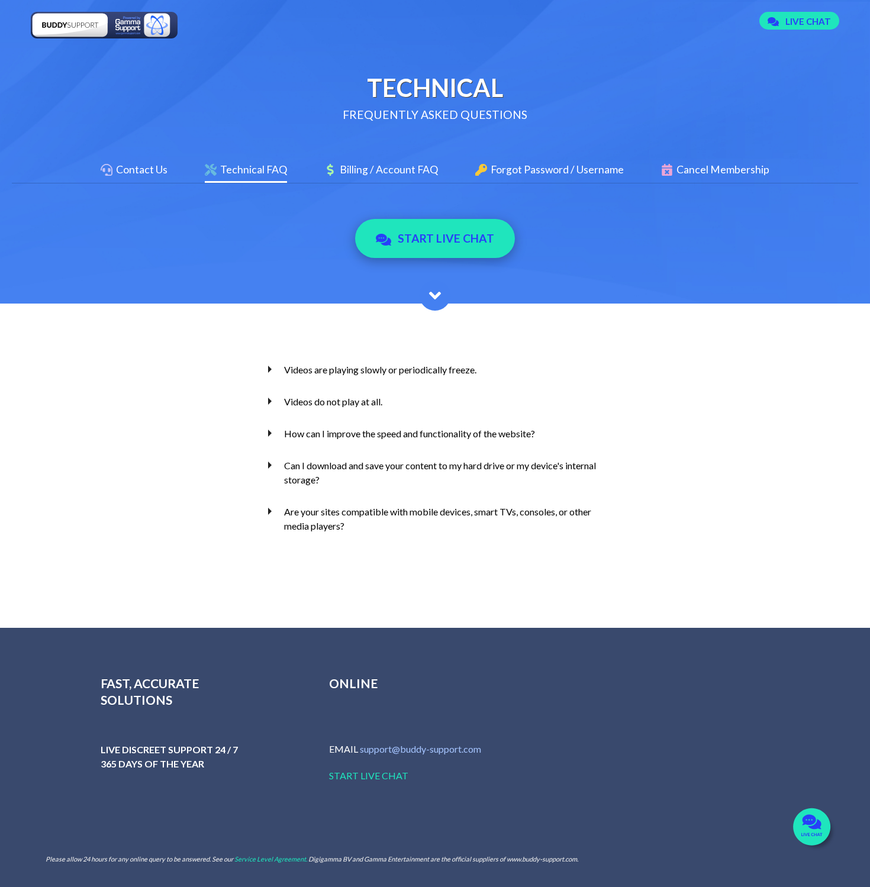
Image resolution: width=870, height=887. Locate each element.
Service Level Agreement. (270, 859)
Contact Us (141, 169)
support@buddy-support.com (420, 748)
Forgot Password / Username (557, 169)
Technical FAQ (253, 169)
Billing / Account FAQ (389, 169)
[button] (799, 21)
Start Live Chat (446, 238)
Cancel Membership (722, 169)
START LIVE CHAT (368, 775)
